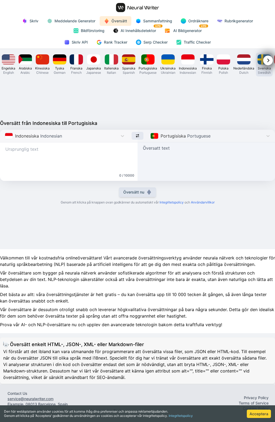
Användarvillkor (203, 202)
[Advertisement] (137, 97)
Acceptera (258, 414)
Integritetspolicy (181, 416)
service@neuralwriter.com (30, 398)
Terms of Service (254, 403)
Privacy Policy (256, 397)
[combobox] (5, 136)
